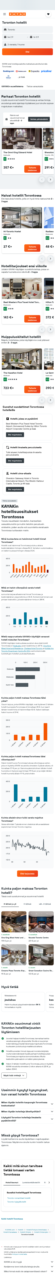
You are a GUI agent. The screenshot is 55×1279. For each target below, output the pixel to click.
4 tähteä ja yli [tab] (10, 904)
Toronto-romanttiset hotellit (18, 1198)
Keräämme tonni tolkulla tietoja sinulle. (22, 1266)
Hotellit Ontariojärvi (41, 1232)
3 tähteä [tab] (27, 904)
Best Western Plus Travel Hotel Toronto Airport (21, 302)
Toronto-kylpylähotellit (16, 1202)
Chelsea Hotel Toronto (33, 648)
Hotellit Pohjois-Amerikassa (36, 1230)
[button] (4, 14)
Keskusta (17, 646)
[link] (15, 434)
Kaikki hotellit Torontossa (12, 1219)
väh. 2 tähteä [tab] (45, 904)
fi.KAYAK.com (10, 1230)
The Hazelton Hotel (12, 372)
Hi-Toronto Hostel (12, 231)
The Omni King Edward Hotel (17, 152)
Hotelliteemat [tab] (12, 1182)
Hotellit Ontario (25, 1232)
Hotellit (20, 1230)
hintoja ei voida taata (19, 1254)
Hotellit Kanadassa (10, 1232)
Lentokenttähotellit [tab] (31, 1182)
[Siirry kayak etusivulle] (17, 14)
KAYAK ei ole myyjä (13, 1262)
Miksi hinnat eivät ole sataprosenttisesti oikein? (25, 1271)
